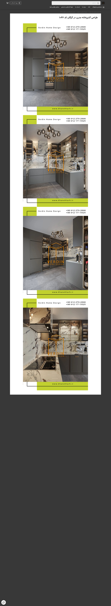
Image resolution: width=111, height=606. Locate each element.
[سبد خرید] (7, 3)
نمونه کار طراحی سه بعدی (82, 12)
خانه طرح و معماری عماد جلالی (95, 12)
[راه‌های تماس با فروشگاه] (3, 602)
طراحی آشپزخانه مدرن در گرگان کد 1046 (67, 12)
